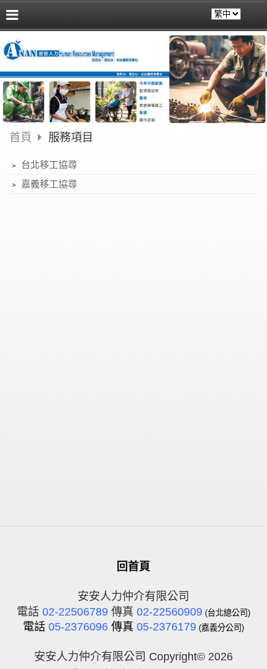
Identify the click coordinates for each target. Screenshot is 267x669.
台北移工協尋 (48, 164)
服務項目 (70, 137)
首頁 (20, 137)
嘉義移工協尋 (48, 183)
